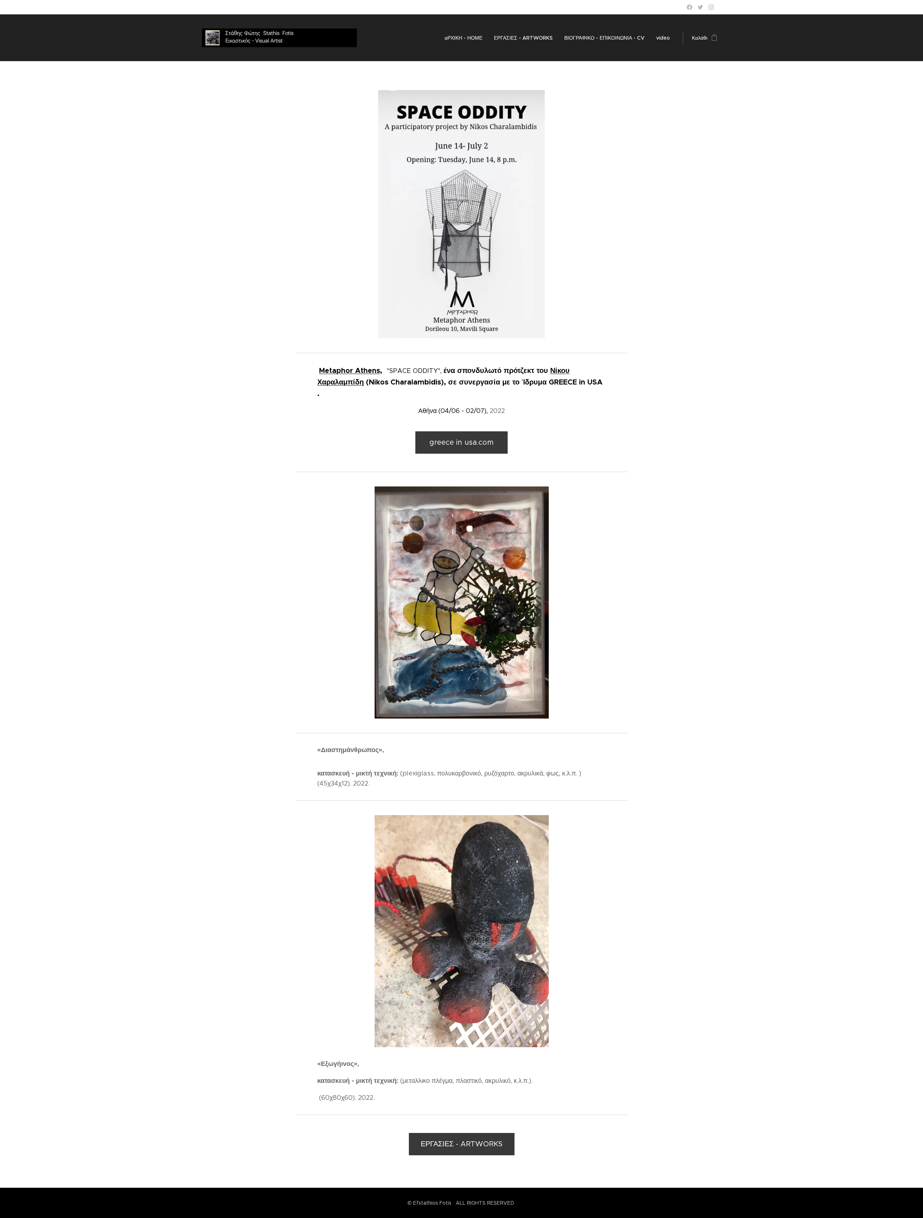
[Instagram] (711, 7)
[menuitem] (465, 38)
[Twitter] (700, 7)
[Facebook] (689, 7)
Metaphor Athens (349, 370)
